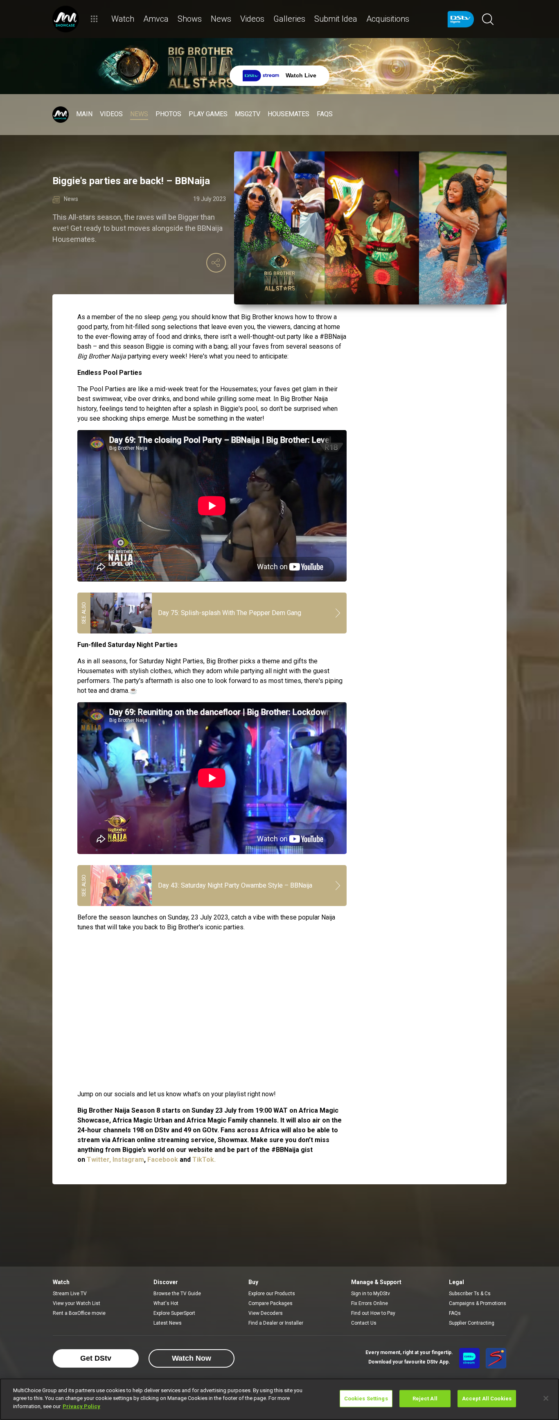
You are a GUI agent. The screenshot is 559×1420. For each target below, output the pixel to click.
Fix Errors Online (369, 1303)
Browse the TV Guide (177, 1293)
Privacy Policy (81, 1406)
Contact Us (363, 1323)
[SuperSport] (496, 1358)
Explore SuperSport (174, 1313)
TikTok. (204, 1159)
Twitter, (99, 1159)
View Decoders (265, 1313)
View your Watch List (76, 1303)
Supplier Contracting (471, 1323)
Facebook (163, 1159)
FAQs (455, 1313)
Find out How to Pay (373, 1313)
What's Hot (165, 1303)
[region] (279, 1399)
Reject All (424, 1398)
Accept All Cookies (487, 1398)
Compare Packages (270, 1303)
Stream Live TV (70, 1293)
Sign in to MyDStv (370, 1293)
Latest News (167, 1323)
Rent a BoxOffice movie (79, 1313)
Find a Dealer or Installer (275, 1323)
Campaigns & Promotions (477, 1303)
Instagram (128, 1159)
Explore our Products (271, 1293)
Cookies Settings (366, 1398)
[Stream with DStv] (469, 1358)
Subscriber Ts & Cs (470, 1293)
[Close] (546, 1398)
